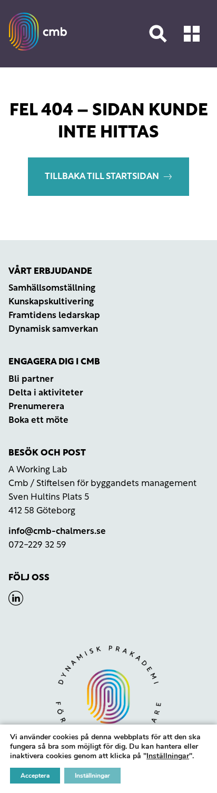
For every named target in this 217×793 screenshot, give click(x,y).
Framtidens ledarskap (54, 315)
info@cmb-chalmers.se (57, 531)
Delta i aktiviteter (45, 393)
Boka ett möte (38, 420)
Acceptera (35, 775)
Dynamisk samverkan (53, 329)
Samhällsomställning (51, 288)
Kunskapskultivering (51, 302)
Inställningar (167, 756)
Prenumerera (36, 406)
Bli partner (31, 379)
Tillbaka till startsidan (102, 176)
